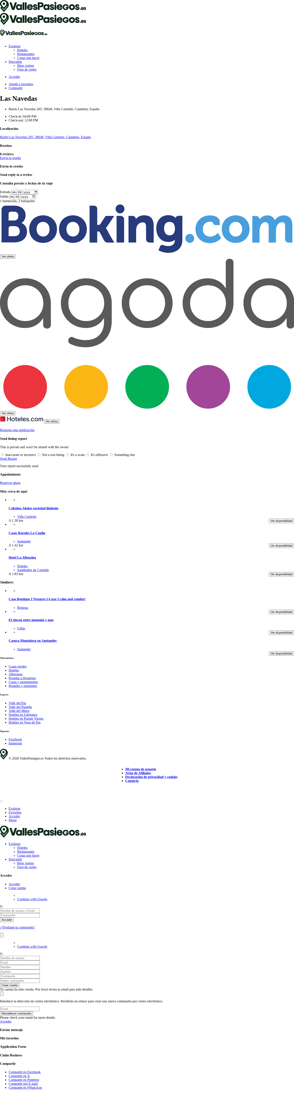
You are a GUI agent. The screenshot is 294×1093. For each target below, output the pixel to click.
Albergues (16, 674)
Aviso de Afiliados (138, 773)
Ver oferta (8, 256)
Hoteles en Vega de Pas (24, 722)
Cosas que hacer (28, 58)
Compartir (15, 88)
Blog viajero (25, 65)
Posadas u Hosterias (22, 678)
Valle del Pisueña (20, 707)
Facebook (15, 739)
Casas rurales (17, 666)
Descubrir (15, 62)
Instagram (15, 743)
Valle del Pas (17, 703)
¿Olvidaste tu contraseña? (17, 927)
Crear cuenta (17, 888)
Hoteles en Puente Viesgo (26, 718)
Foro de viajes (26, 69)
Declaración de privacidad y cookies (151, 777)
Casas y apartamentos (23, 682)
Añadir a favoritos (21, 84)
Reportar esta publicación (17, 430)
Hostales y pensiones (23, 686)
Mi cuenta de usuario (140, 769)
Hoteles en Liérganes (23, 714)
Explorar (14, 46)
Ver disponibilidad (281, 520)
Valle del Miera (19, 711)
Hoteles (22, 50)
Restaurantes (25, 54)
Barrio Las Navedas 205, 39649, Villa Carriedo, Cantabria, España (45, 137)
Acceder (14, 884)
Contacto (132, 781)
